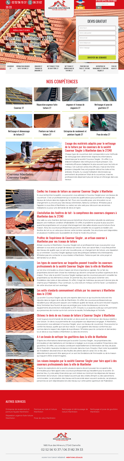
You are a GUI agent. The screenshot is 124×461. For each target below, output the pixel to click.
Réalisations (21, 30)
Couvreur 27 (10, 67)
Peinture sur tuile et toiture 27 (84, 68)
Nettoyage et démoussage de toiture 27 (69, 68)
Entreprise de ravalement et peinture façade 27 (100, 68)
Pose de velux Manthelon (44, 418)
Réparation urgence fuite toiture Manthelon (19, 416)
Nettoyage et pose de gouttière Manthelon (104, 410)
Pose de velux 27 (114, 67)
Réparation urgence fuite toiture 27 (23, 67)
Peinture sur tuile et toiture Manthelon (45, 410)
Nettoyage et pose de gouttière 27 (53, 67)
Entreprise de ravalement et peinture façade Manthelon (17, 410)
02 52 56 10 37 (18, 2)
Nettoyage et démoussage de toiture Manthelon (75, 410)
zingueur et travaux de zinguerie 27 (38, 68)
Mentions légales (74, 457)
